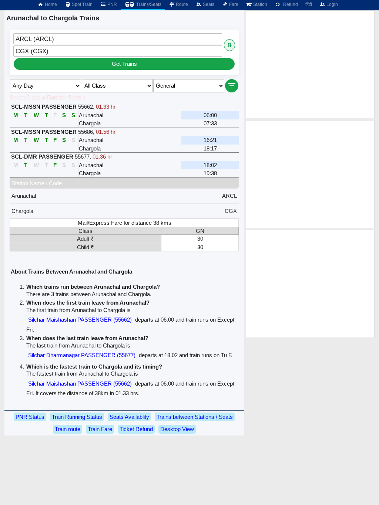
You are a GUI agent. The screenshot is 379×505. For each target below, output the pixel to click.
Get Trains (124, 64)
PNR (111, 4)
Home (50, 4)
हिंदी (308, 4)
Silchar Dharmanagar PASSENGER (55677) (81, 355)
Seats (208, 4)
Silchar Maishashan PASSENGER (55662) (80, 319)
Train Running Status (77, 417)
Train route (67, 429)
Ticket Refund (136, 429)
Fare (233, 4)
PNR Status (30, 417)
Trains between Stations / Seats (195, 417)
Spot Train (82, 4)
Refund (289, 4)
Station (259, 4)
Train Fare (100, 429)
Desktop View (177, 429)
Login (331, 4)
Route (181, 4)
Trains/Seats (148, 4)
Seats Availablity (129, 417)
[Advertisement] (310, 64)
